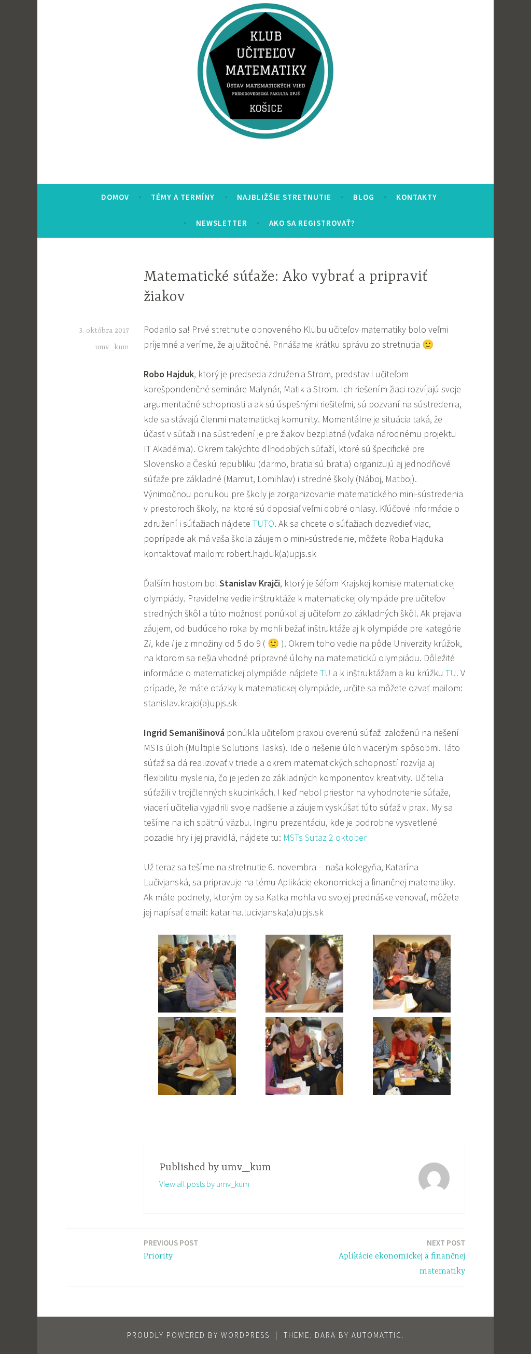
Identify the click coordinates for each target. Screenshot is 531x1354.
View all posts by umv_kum (204, 1184)
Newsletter (221, 223)
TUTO (263, 523)
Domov (115, 197)
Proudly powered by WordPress (198, 1335)
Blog (363, 197)
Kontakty (416, 197)
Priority (171, 1249)
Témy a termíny (183, 197)
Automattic (377, 1335)
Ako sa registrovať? (312, 223)
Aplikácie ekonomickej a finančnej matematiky (402, 1257)
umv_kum (112, 347)
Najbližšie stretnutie (284, 197)
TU (325, 673)
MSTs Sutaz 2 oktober (325, 837)
